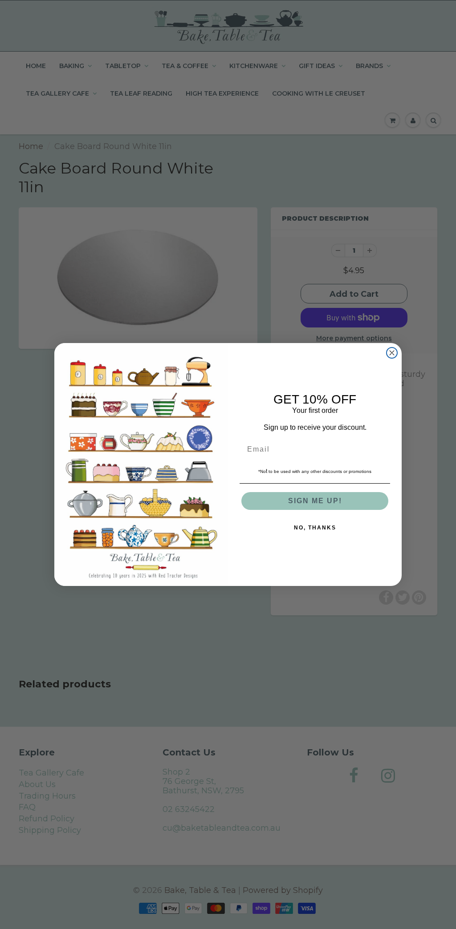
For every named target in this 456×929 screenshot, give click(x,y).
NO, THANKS (315, 528)
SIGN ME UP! (315, 501)
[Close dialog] (392, 352)
